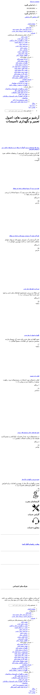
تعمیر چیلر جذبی (22, 38)
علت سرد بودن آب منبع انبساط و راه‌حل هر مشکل (26, 188)
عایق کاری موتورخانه (21, 74)
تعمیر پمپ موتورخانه (21, 72)
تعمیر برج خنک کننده (21, 42)
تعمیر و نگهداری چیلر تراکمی (18, 40)
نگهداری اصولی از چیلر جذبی (31, 335)
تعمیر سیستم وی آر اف (20, 100)
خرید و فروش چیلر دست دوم (22, 29)
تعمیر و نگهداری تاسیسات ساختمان (16, 89)
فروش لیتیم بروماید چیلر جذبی (21, 31)
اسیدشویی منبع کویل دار (20, 66)
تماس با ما (32, 107)
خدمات (33, 33)
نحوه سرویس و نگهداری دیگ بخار (30, 479)
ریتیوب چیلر (24, 48)
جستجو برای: (27, 111)
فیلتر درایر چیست (34, 376)
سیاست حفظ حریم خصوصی (28, 582)
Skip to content (34, 1)
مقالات (36, 571)
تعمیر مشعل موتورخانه (20, 76)
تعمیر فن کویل (23, 94)
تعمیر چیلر (24, 37)
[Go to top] (38, 602)
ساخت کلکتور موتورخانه (20, 77)
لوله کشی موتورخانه (21, 68)
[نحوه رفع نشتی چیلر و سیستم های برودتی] (28, 429)
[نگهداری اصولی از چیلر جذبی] (24, 331)
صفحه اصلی (31, 24)
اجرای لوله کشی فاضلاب (19, 92)
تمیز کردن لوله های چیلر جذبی (31, 289)
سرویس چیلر (23, 44)
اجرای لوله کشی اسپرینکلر (19, 102)
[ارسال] (34, 607)
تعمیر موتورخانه (22, 61)
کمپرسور (28, 27)
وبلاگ (33, 103)
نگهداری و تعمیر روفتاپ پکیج (18, 85)
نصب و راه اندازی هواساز (20, 83)
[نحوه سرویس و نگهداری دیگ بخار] (24, 476)
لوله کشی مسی (22, 51)
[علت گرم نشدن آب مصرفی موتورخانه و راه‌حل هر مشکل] (24, 232)
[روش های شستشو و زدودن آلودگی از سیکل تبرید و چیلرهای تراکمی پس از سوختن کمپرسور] (24, 144)
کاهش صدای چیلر (22, 55)
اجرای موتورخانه (22, 59)
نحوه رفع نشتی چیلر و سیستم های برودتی (28, 432)
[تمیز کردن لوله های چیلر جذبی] (24, 285)
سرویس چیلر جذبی (21, 46)
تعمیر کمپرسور (23, 53)
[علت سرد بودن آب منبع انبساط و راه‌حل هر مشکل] (24, 185)
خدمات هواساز (26, 79)
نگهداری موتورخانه (22, 63)
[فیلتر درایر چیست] (24, 372)
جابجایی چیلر (23, 50)
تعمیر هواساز (23, 81)
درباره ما (32, 105)
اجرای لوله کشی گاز (21, 90)
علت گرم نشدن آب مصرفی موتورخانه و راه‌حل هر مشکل (24, 236)
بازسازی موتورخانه (21, 64)
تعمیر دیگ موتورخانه (21, 70)
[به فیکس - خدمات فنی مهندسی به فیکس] (32, 17)
